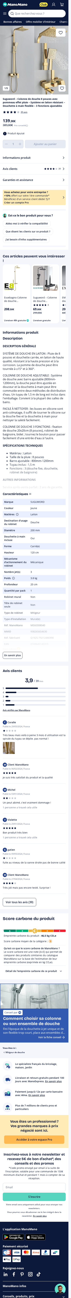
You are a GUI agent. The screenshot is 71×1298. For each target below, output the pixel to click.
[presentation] (61, 971)
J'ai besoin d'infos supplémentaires (26, 239)
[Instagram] (30, 1274)
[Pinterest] (22, 1274)
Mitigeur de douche (15, 1052)
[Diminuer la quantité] (6, 144)
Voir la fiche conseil (49, 1037)
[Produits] (5, 13)
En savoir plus (40, 1215)
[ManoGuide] (60, 1289)
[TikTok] (38, 1274)
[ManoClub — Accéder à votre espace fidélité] (43, 4)
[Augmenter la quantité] (20, 144)
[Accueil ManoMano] (20, 4)
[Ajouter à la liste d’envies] (62, 88)
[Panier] (62, 4)
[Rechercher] (12, 13)
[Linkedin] (5, 1274)
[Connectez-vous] (53, 4)
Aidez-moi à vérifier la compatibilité (27, 223)
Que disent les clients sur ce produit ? (28, 231)
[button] (17, 514)
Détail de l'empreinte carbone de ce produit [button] (31, 971)
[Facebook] (14, 1274)
